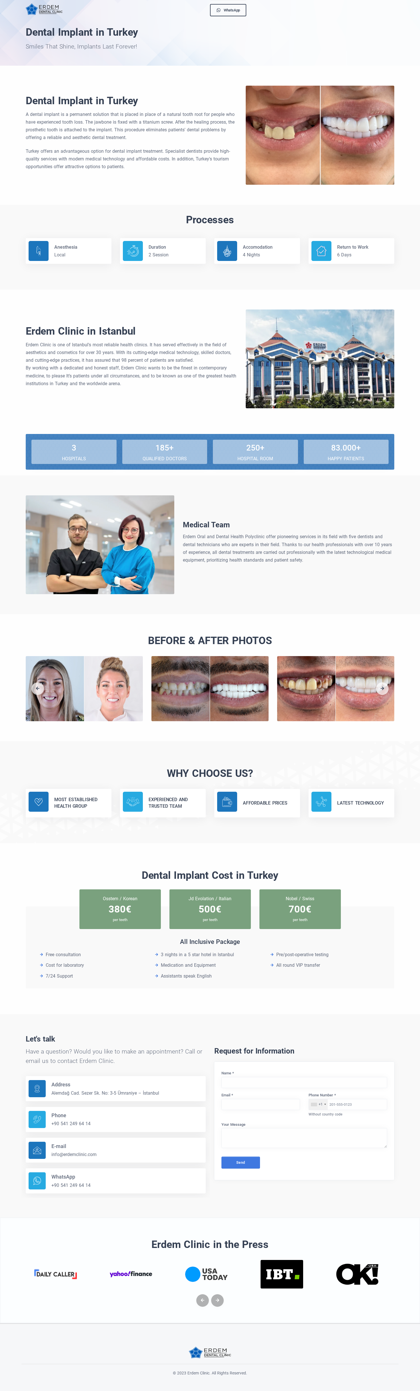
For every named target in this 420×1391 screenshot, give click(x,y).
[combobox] (318, 1104)
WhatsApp (232, 10)
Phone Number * (322, 1095)
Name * (227, 1073)
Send (240, 1162)
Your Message (233, 1124)
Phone (58, 1115)
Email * (227, 1095)
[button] (37, 688)
